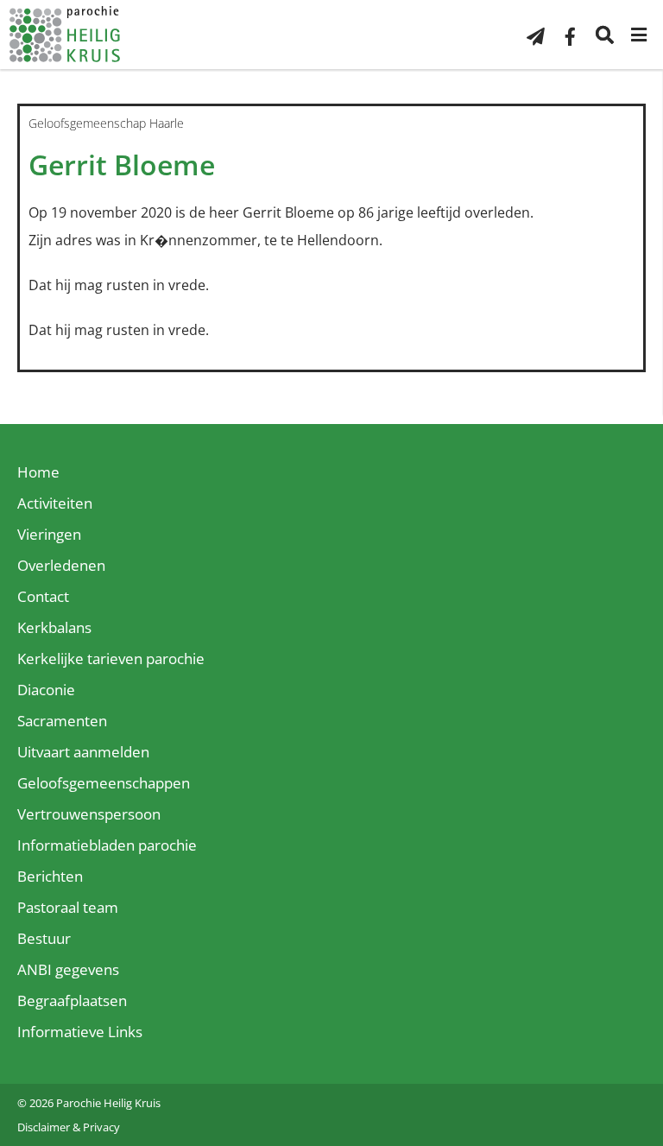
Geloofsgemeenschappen (103, 783)
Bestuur (44, 938)
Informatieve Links (79, 1032)
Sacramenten (62, 721)
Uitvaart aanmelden (83, 752)
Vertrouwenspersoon (89, 814)
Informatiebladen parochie (107, 845)
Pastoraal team (67, 907)
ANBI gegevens (68, 969)
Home (38, 472)
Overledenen (61, 565)
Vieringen (49, 534)
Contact (43, 596)
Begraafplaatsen (72, 1000)
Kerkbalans (54, 627)
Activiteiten (54, 503)
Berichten (50, 876)
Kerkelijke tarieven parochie (111, 658)
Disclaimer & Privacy (68, 1127)
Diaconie (46, 690)
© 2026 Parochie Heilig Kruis (89, 1103)
